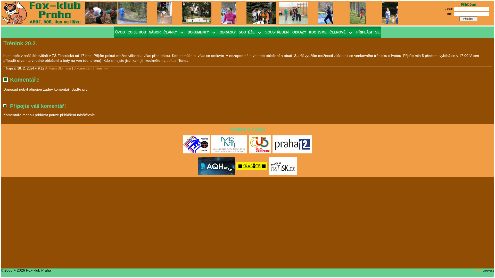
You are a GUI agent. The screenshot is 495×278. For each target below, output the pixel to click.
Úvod (120, 32)
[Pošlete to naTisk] (283, 174)
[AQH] (216, 174)
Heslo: (448, 14)
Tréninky (101, 68)
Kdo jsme (318, 32)
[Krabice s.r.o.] (252, 174)
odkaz (171, 60)
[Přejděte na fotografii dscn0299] (293, 13)
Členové (337, 32)
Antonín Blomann (58, 68)
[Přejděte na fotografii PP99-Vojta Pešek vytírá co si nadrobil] (164, 13)
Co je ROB (137, 32)
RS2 (478, 270)
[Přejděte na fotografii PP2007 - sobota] (390, 13)
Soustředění (277, 32)
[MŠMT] (229, 152)
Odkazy (299, 32)
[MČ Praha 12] (292, 152)
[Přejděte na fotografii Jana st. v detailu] (228, 13)
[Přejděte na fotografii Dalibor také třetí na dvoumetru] (197, 13)
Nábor (155, 32)
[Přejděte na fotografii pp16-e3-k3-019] (358, 13)
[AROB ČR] (196, 152)
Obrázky (228, 32)
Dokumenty (198, 32)
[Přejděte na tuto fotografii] (132, 13)
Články (170, 32)
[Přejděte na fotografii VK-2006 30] (101, 13)
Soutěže (247, 32)
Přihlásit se (368, 32)
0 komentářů (83, 68)
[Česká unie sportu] (260, 152)
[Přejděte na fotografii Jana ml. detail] (325, 13)
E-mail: (449, 9)
